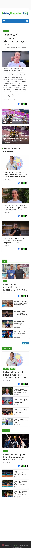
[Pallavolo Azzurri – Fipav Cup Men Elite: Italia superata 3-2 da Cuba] (7, 494)
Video (5, 281)
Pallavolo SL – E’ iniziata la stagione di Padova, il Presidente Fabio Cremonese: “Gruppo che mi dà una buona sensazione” (21, 411)
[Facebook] (19, 104)
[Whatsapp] (24, 104)
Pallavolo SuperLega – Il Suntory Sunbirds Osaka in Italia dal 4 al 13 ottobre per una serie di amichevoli (20, 400)
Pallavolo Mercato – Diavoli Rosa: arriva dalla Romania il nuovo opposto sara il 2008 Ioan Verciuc (21, 421)
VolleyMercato (6, 49)
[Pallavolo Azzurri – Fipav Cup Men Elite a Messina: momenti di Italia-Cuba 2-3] (7, 484)
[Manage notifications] (3, 545)
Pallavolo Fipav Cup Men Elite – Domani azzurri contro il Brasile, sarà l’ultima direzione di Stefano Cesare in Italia (14, 457)
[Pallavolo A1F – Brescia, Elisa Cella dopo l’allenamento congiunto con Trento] (15, 222)
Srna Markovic (13, 47)
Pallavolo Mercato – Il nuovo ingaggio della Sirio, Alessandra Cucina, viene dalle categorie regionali (15, 175)
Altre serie (6, 368)
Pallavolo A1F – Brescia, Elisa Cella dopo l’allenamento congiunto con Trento (14, 240)
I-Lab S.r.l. (15, 545)
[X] (22, 104)
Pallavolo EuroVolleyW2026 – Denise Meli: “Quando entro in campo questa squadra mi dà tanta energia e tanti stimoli (20, 473)
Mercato (6, 31)
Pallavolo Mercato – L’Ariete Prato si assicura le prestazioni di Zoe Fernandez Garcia (15, 207)
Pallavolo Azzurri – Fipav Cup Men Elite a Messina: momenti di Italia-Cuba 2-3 (20, 483)
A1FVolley (7, 47)
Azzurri (5, 450)
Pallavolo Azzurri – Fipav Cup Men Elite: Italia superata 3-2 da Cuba (20, 493)
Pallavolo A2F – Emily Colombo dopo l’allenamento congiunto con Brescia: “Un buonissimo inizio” (20, 323)
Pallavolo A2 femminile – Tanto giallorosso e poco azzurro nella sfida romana (14, 120)
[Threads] (26, 104)
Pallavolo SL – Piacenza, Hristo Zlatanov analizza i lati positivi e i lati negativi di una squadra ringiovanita (21, 303)
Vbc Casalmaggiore (21, 47)
